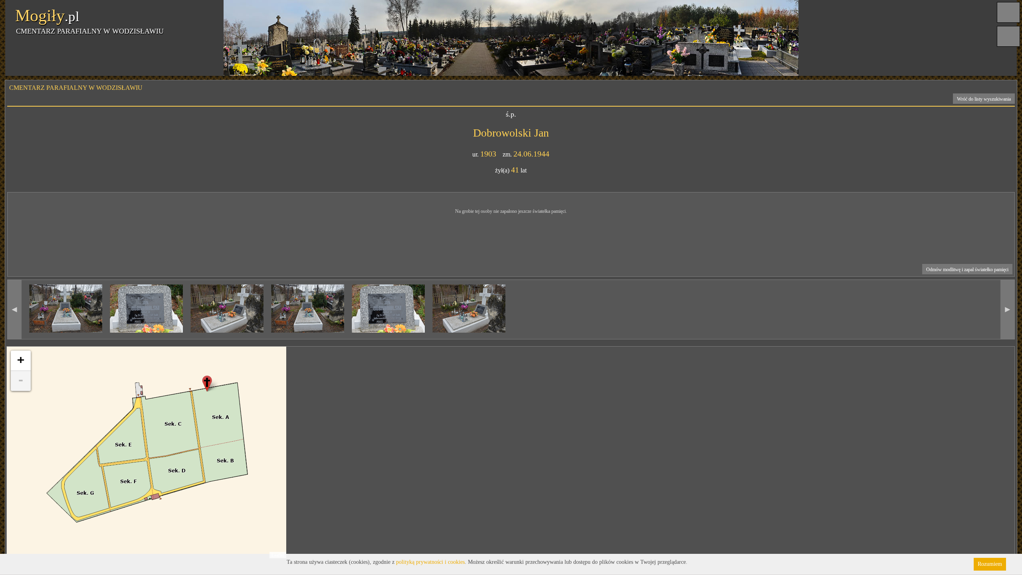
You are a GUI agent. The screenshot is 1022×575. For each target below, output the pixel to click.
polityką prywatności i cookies (430, 562)
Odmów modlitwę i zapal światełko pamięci (967, 269)
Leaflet (277, 555)
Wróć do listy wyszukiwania (984, 99)
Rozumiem (990, 564)
